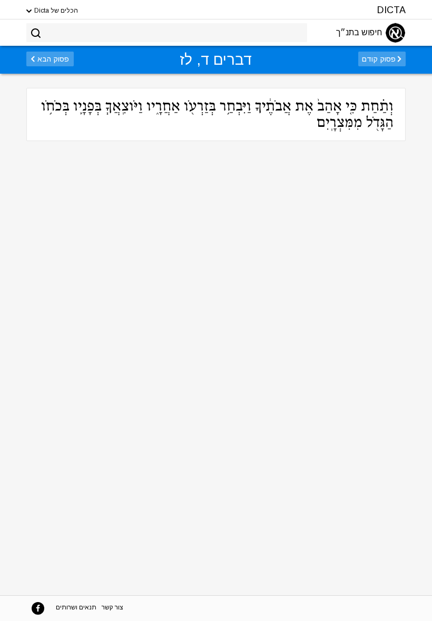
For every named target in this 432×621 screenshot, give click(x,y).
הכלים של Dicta (55, 10)
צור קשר (112, 607)
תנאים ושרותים (76, 607)
